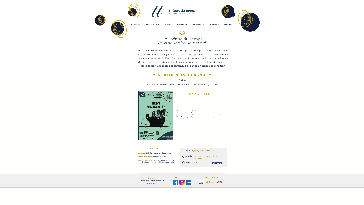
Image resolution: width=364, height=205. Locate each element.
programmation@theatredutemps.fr (152, 181)
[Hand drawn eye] (158, 11)
